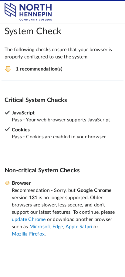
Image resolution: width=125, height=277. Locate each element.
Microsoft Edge (46, 226)
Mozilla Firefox (28, 234)
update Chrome (29, 219)
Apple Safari (79, 226)
